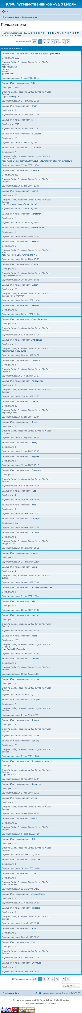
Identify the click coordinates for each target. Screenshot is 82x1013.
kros (33, 120)
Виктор (34, 422)
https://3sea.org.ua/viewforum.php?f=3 (19, 255)
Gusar (34, 818)
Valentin (35, 241)
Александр (36, 340)
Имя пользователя (11, 49)
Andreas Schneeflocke (41, 587)
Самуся (35, 170)
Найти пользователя (12, 33)
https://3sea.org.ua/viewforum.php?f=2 (19, 204)
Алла (33, 928)
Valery (34, 442)
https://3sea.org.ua (10, 96)
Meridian (35, 305)
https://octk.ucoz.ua (11, 774)
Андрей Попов (38, 894)
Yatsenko (35, 658)
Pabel (34, 636)
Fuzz (33, 491)
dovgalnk (35, 908)
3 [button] (48, 41)
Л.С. (33, 839)
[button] (34, 41)
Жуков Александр (40, 761)
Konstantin (36, 214)
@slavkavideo (8, 73)
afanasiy (35, 741)
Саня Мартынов (39, 319)
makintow (35, 859)
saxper (34, 615)
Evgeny (35, 285)
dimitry (34, 106)
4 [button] (52, 41)
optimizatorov (37, 227)
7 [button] (63, 41)
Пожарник (36, 147)
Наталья (35, 360)
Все (25, 33)
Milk (33, 601)
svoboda (35, 679)
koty (33, 942)
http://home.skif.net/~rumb (14, 351)
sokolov (35, 553)
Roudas (35, 720)
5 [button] (57, 41)
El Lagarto (36, 134)
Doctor (34, 873)
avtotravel (36, 963)
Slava (57, 53)
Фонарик (35, 699)
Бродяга (35, 532)
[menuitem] (6, 11)
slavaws (6, 69)
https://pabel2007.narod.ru (14, 649)
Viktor (34, 83)
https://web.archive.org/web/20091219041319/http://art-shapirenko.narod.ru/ (37, 161)
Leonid (34, 191)
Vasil (33, 505)
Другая (17, 35)
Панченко (36, 470)
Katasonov (36, 784)
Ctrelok (34, 264)
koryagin (35, 518)
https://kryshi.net (9, 67)
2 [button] (44, 41)
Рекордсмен (37, 381)
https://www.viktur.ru (11, 275)
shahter (35, 401)
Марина (35, 456)
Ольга (34, 567)
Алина (34, 798)
